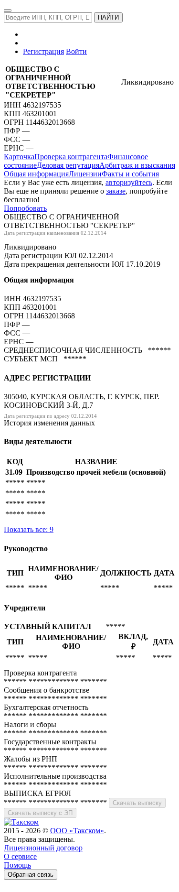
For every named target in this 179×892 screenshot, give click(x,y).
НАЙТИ (108, 17)
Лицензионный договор (43, 848)
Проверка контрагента (70, 156)
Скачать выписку (137, 802)
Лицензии (85, 174)
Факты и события (130, 174)
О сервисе (20, 856)
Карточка (19, 156)
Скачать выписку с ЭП (40, 812)
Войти (76, 51)
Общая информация (36, 174)
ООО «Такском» (77, 831)
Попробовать (25, 208)
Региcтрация (43, 51)
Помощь (17, 865)
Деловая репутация (68, 165)
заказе (116, 191)
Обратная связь (30, 874)
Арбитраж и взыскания (137, 165)
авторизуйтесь (128, 182)
